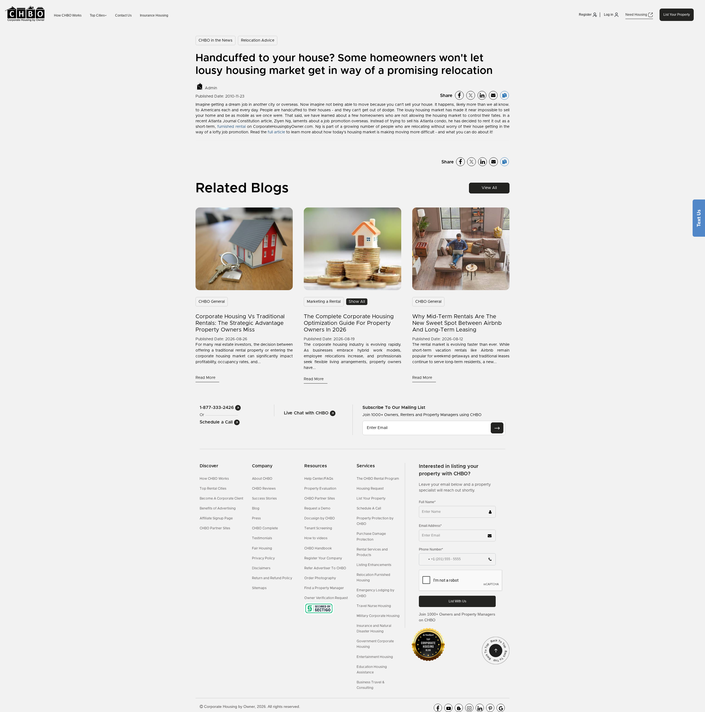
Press (256, 518)
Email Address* (430, 526)
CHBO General (212, 302)
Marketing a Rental (324, 302)
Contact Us (123, 15)
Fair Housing (262, 548)
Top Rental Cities (213, 488)
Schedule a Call (217, 422)
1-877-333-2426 (217, 407)
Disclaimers (261, 568)
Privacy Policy (263, 558)
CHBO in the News (215, 40)
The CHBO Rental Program (378, 478)
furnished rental (231, 127)
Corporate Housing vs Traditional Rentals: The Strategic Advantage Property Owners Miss (240, 323)
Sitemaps (259, 588)
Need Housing (636, 15)
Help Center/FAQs (318, 478)
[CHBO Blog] (459, 708)
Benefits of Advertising (218, 508)
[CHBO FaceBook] (438, 708)
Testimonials (262, 538)
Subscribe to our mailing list (393, 407)
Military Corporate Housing (378, 615)
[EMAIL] (497, 427)
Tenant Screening (318, 528)
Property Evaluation (320, 488)
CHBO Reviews (264, 488)
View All (489, 188)
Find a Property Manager (324, 588)
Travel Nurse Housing (374, 606)
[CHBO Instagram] (469, 708)
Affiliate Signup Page (216, 518)
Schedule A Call (369, 508)
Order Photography (320, 578)
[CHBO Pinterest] (490, 708)
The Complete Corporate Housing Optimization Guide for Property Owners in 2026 (349, 323)
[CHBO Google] (501, 708)
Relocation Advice (257, 40)
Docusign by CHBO (319, 518)
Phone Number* (431, 549)
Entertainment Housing (375, 657)
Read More (206, 378)
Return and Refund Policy (272, 578)
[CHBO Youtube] (448, 708)
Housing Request (370, 488)
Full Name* (427, 502)
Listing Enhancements (374, 565)
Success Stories (264, 498)
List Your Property (676, 15)
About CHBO (262, 478)
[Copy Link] (504, 95)
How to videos (315, 538)
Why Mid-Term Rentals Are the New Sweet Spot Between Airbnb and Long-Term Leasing (457, 323)
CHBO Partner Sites (215, 528)
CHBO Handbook (318, 548)
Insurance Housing (154, 15)
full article (276, 132)
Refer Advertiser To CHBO (325, 568)
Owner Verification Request (326, 598)
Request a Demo (317, 508)
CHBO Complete (265, 528)
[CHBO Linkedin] (480, 708)
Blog (255, 508)
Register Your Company (323, 558)
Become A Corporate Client (221, 498)
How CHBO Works (68, 15)
